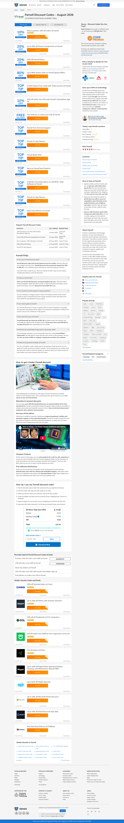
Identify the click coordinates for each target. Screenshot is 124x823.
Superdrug (102, 337)
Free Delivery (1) (58, 24)
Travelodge (94, 341)
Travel (40, 782)
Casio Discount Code (41, 754)
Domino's (93, 310)
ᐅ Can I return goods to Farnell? (27, 304)
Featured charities (43, 799)
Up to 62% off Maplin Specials (38, 682)
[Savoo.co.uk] (20, 5)
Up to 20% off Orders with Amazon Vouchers (44, 601)
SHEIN (91, 331)
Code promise (30, 32)
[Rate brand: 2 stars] (85, 149)
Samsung (85, 307)
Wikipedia (88, 293)
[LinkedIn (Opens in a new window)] (27, 813)
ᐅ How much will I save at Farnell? (27, 317)
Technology (86, 357)
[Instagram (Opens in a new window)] (23, 813)
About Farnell (86, 162)
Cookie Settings (91, 799)
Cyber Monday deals (92, 775)
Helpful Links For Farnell (89, 165)
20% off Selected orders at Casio (39, 584)
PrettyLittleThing (87, 317)
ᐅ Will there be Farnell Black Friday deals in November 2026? (36, 329)
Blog (88, 777)
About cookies (91, 797)
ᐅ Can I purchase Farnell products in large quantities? (33, 291)
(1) (41, 24)
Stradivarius (99, 331)
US (88, 811)
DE (91, 811)
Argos (84, 304)
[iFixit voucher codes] (20, 714)
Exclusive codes (67, 775)
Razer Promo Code (58, 757)
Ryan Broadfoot (95, 116)
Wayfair (101, 310)
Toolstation (86, 334)
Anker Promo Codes (41, 757)
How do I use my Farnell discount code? (94, 174)
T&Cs (62, 816)
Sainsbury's (17, 782)
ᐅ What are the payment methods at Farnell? (31, 342)
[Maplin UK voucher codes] (20, 685)
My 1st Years (100, 327)
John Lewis (92, 320)
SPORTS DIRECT (88, 324)
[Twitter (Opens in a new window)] (20, 813)
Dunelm (102, 341)
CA (88, 814)
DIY (93, 357)
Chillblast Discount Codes (25, 757)
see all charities (93, 69)
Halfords (85, 310)
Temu (84, 344)
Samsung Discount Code (42, 751)
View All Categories (87, 360)
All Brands (17, 784)
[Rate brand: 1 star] (83, 149)
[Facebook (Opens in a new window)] (16, 813)
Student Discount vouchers (70, 777)
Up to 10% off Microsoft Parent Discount (42, 697)
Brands (22, 10)
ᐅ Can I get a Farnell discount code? (28, 259)
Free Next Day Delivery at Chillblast (41, 726)
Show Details (66, 40)
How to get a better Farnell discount (93, 171)
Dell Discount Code (58, 754)
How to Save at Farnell (89, 159)
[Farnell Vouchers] (19, 16)
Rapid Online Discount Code (25, 746)
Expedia (98, 324)
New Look (91, 314)
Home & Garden (101, 357)
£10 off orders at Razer (36, 650)
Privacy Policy (90, 793)
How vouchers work (68, 793)
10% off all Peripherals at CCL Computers (43, 617)
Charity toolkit (42, 797)
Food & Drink (42, 777)
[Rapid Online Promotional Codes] (20, 669)
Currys (91, 304)
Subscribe (62, 810)
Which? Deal (56, 751)
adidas (98, 314)
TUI (84, 314)
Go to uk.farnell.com (91, 280)
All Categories (42, 784)
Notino (85, 331)
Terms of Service (80, 1)
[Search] (94, 5)
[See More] (107, 354)
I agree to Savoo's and (52, 816)
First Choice (93, 337)
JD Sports (85, 341)
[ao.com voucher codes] (20, 637)
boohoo (85, 337)
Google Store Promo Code (25, 754)
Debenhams (99, 304)
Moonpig (97, 317)
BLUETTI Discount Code (24, 751)
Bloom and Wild (96, 334)
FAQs (64, 799)
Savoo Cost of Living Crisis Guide (96, 782)
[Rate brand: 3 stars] (88, 149)
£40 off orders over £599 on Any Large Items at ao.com (48, 634)
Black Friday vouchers (69, 780)
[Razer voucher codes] (20, 653)
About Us (66, 791)
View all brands (86, 347)
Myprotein (86, 327)
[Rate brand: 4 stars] (90, 149)
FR (95, 811)
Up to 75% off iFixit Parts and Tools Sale (42, 711)
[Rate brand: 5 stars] (92, 149)
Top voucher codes (68, 773)
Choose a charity (43, 793)
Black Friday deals (92, 773)
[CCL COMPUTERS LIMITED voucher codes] (20, 620)
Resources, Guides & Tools (94, 780)
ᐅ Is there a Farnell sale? (24, 278)
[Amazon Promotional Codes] (20, 604)
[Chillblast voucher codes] (20, 729)
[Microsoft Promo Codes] (20, 700)
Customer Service (90, 285)
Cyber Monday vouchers (69, 782)
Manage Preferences (92, 801)
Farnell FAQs (86, 168)
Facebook (88, 288)
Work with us (66, 795)
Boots (99, 307)
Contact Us (66, 797)
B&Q (93, 327)
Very (104, 317)
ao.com (93, 307)
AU (99, 811)
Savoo (16, 10)
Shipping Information (91, 282)
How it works (42, 795)
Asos (105, 334)
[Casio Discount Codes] (20, 587)
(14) (23, 24)
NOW (84, 320)
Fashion (41, 773)
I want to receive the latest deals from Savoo (53, 814)
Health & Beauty (43, 780)
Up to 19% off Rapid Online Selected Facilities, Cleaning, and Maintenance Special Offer (45, 667)
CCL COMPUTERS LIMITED (60, 746)
